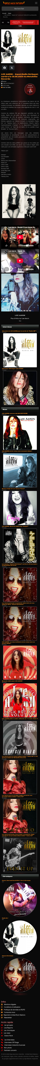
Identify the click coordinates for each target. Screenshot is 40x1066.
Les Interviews (9, 1040)
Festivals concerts (10, 1050)
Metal (20, 321)
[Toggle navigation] (36, 3)
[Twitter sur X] (12, 67)
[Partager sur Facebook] (4, 67)
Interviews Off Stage (11, 1042)
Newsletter (8, 1018)
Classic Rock (8, 1036)
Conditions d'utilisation (12, 1007)
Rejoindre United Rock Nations (14, 1015)
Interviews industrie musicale (14, 1045)
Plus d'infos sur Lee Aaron (20, 318)
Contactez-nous (9, 1012)
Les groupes (8, 1025)
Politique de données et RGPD (14, 1010)
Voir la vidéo (7, 87)
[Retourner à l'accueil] (14, 3)
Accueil (4, 13)
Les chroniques (9, 1030)
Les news (7, 1033)
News (9, 13)
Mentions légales (10, 1004)
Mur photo (8, 1048)
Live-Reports (8, 1028)
